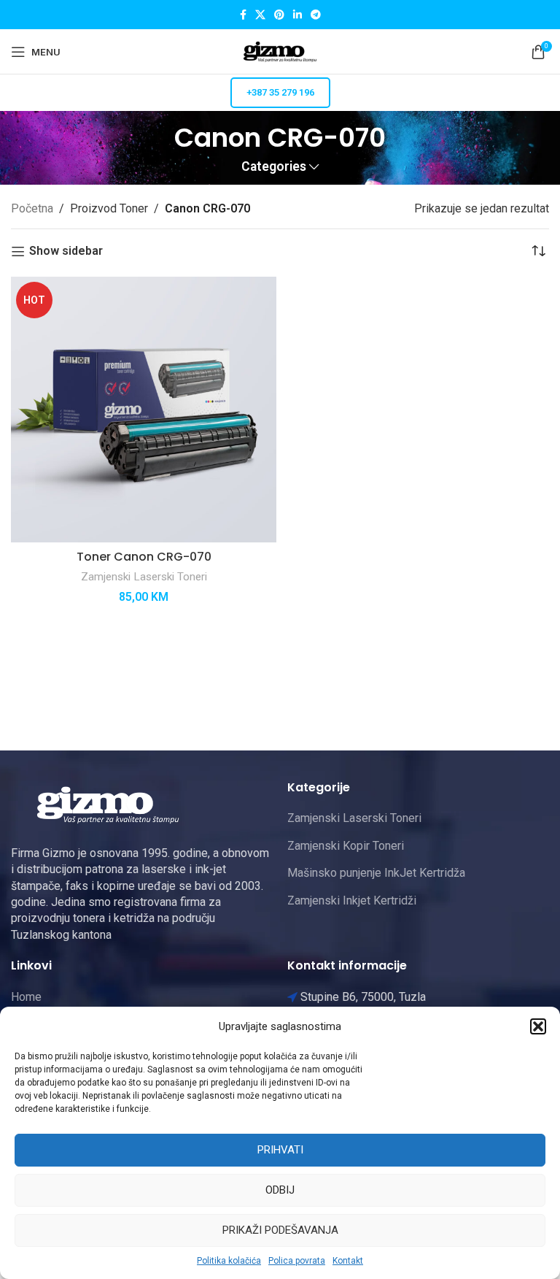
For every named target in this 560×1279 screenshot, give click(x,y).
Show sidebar (66, 251)
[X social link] (260, 15)
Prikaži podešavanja (280, 1230)
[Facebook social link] (243, 15)
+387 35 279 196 (280, 92)
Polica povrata (296, 1261)
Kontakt (347, 1261)
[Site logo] (280, 51)
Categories (273, 167)
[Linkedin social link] (297, 15)
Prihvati (280, 1149)
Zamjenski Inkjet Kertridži (351, 900)
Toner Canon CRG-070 (144, 556)
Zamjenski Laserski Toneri (144, 576)
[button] (538, 1026)
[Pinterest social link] (279, 15)
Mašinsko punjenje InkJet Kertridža (376, 873)
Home (26, 997)
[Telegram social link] (315, 15)
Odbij (280, 1190)
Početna (32, 208)
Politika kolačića (229, 1261)
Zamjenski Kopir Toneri (345, 846)
